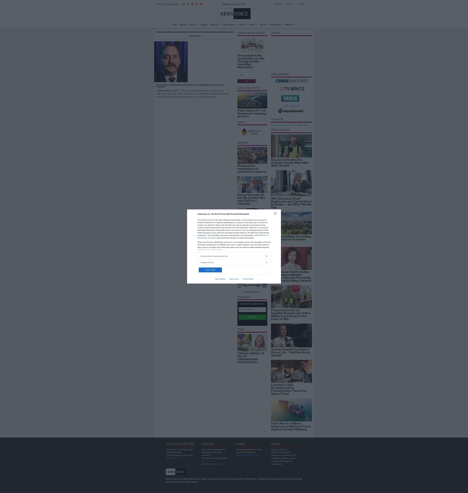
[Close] (276, 214)
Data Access (234, 279)
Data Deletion (220, 279)
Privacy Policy (248, 279)
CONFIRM (210, 270)
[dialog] (234, 246)
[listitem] (234, 256)
